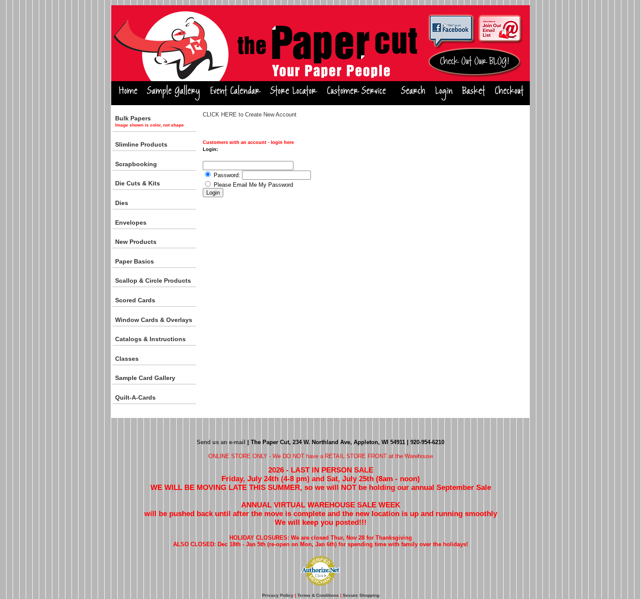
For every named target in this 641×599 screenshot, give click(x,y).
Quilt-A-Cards (135, 397)
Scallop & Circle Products (153, 280)
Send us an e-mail (221, 442)
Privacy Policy (277, 595)
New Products (136, 241)
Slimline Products (141, 144)
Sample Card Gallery (145, 377)
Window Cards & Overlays (153, 319)
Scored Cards (135, 300)
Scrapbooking (136, 164)
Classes (127, 358)
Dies (121, 202)
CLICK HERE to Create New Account (250, 114)
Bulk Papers (149, 121)
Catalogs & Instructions (150, 338)
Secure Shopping (361, 595)
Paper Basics (134, 261)
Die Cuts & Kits (137, 183)
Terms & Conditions (318, 595)
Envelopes (131, 222)
